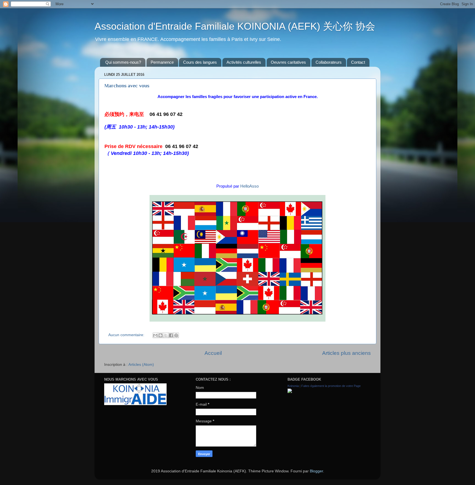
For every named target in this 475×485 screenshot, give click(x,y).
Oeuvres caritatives (288, 62)
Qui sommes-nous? (123, 62)
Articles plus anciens (346, 353)
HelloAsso (249, 186)
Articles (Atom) (141, 365)
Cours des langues (200, 62)
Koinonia (293, 386)
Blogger (316, 471)
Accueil (213, 353)
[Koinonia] (290, 392)
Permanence (162, 62)
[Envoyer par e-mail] (155, 335)
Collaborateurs (329, 62)
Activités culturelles (244, 62)
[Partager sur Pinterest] (176, 335)
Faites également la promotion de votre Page (331, 386)
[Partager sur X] (166, 335)
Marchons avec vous (126, 85)
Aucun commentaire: (126, 335)
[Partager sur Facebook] (171, 335)
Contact (358, 62)
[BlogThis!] (160, 335)
